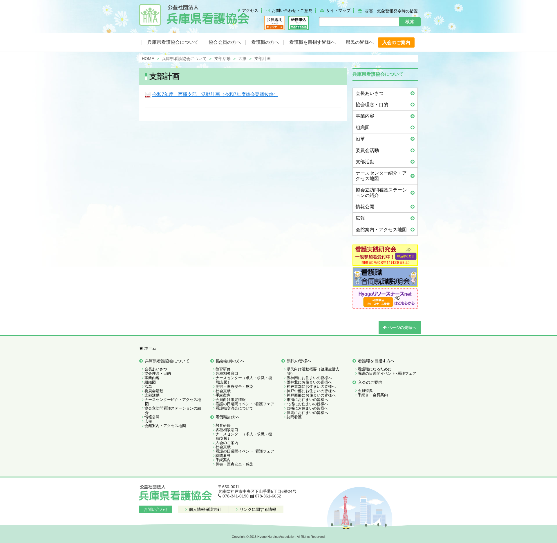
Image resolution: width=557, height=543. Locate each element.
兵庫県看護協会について (167, 361)
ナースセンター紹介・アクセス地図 (381, 176)
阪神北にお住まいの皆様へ (309, 382)
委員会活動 (367, 150)
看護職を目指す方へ (376, 361)
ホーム (149, 348)
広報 (360, 218)
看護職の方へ (228, 417)
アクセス (250, 10)
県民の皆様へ (299, 361)
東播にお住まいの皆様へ (307, 399)
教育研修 (223, 369)
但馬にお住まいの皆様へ (307, 412)
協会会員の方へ (230, 361)
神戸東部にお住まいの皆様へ (311, 386)
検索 (410, 21)
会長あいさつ (370, 93)
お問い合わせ (156, 509)
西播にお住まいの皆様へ (307, 408)
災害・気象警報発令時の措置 (391, 11)
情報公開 (365, 206)
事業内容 (365, 115)
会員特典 (365, 390)
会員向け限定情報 (231, 399)
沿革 (360, 138)
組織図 (363, 127)
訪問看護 (223, 455)
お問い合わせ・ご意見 (292, 10)
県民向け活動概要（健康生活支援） (313, 371)
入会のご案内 (227, 443)
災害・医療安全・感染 (234, 386)
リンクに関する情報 (257, 509)
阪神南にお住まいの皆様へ (309, 378)
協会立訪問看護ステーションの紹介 (381, 192)
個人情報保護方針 (204, 509)
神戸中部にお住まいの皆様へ (311, 391)
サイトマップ (338, 10)
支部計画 (164, 76)
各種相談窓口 (227, 373)
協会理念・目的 (372, 104)
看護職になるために (375, 369)
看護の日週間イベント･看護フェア (245, 404)
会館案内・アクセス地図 (381, 229)
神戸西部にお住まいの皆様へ (311, 395)
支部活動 (365, 161)
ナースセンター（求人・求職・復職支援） (244, 380)
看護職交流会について (234, 408)
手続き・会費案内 (373, 395)
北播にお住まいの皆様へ (307, 404)
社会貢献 (223, 391)
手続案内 (223, 395)
